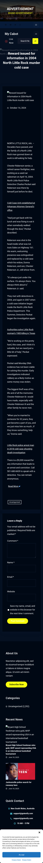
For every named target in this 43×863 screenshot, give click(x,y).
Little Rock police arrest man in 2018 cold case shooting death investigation (20, 449)
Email (10, 577)
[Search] (35, 41)
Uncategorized (14, 502)
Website (11, 591)
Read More (13, 486)
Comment (12, 541)
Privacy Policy (16, 860)
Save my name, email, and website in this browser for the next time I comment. (22, 610)
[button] (39, 832)
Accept (21, 855)
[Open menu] (36, 25)
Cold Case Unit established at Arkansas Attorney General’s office (21, 207)
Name (10, 562)
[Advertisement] (21, 126)
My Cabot (11, 34)
